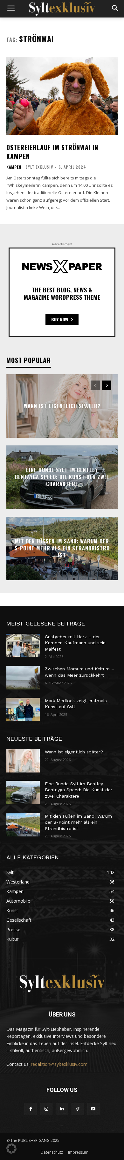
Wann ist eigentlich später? (62, 405)
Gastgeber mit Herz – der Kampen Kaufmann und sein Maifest (75, 643)
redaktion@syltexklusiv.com (59, 1064)
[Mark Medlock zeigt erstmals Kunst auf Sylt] (23, 709)
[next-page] (106, 385)
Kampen (13, 167)
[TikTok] (78, 1109)
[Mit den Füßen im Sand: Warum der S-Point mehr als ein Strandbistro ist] (23, 825)
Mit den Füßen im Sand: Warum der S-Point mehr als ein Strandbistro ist (62, 548)
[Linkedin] (62, 1109)
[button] (11, 1148)
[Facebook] (30, 1109)
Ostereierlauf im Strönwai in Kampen (52, 152)
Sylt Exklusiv (39, 167)
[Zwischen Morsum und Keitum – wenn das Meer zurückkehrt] (23, 677)
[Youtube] (93, 1109)
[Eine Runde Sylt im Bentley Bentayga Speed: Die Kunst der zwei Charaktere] (23, 792)
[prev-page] (95, 385)
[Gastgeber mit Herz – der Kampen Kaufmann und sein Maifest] (23, 645)
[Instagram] (46, 1109)
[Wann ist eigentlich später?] (23, 760)
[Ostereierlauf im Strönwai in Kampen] (62, 96)
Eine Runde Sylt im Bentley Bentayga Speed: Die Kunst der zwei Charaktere (62, 477)
